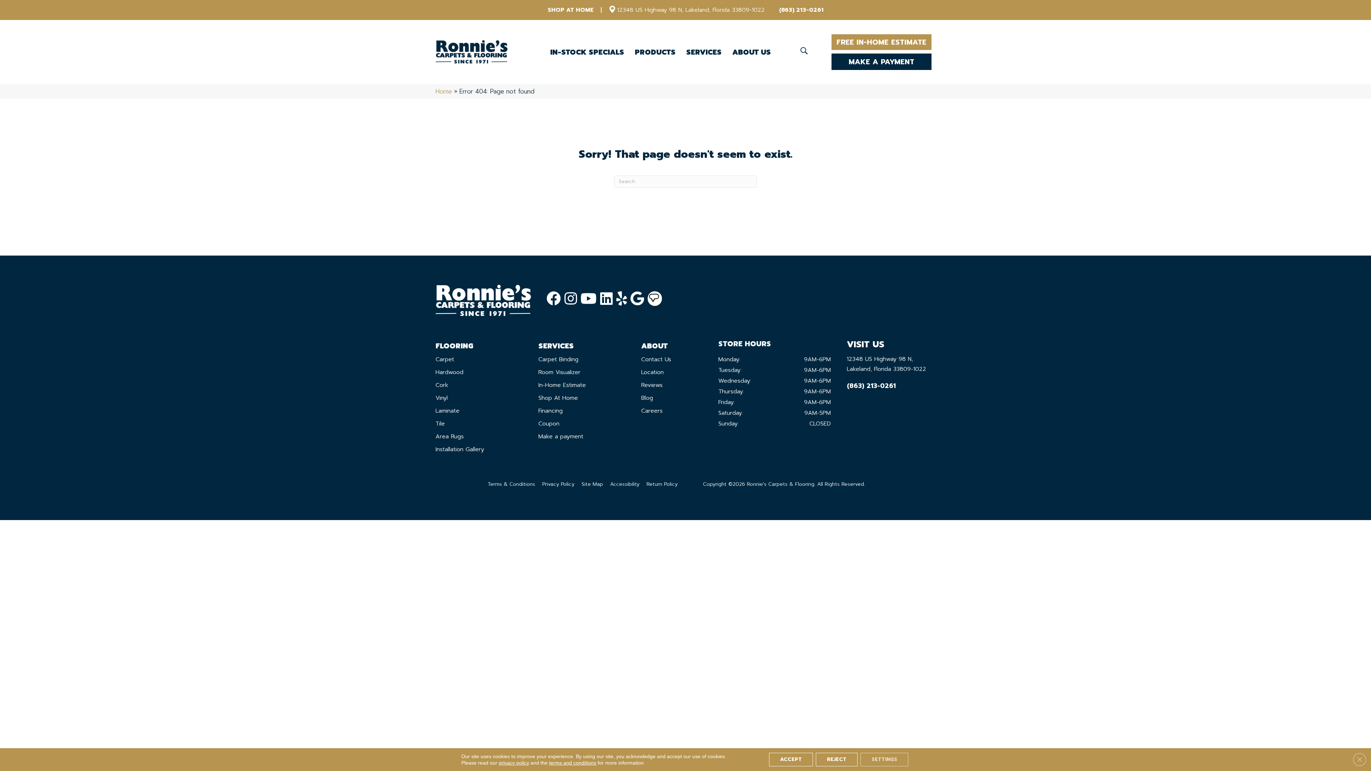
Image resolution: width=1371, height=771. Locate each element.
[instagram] (570, 299)
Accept (791, 759)
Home (444, 91)
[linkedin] (606, 299)
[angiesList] (655, 298)
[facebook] (554, 299)
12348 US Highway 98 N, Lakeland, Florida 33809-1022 (691, 10)
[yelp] (621, 299)
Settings (884, 759)
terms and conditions (572, 763)
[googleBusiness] (637, 299)
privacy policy (514, 763)
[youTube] (589, 299)
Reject (837, 759)
